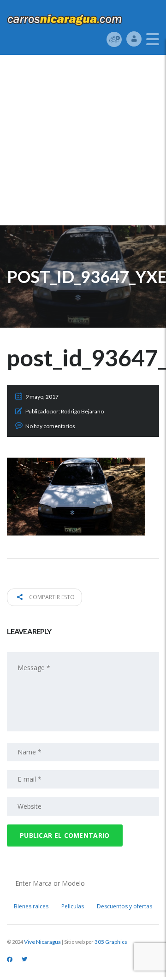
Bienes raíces (31, 906)
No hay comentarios (50, 426)
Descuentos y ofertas (124, 906)
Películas (72, 906)
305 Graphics (111, 941)
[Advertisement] (83, 142)
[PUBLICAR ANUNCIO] (114, 39)
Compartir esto (51, 597)
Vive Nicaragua (42, 941)
